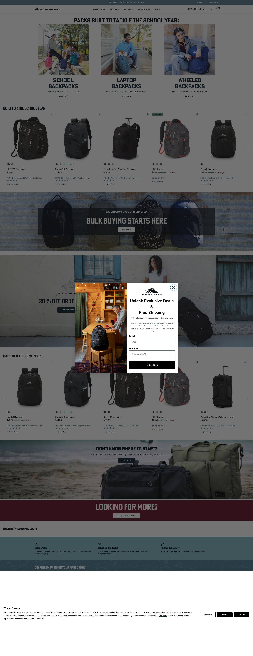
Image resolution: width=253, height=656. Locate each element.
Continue (152, 364)
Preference (208, 615)
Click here (163, 616)
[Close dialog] (173, 287)
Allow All (241, 615)
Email (132, 336)
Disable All (224, 615)
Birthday (133, 348)
